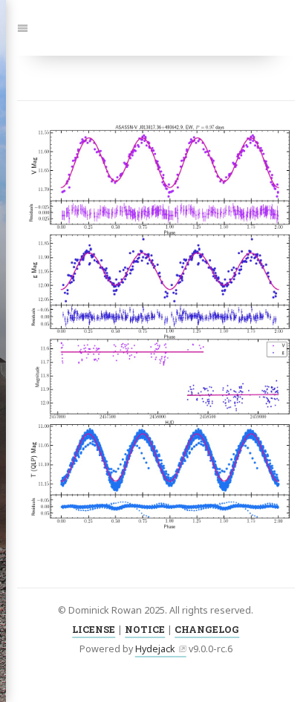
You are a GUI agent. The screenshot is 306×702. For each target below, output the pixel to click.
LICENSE (93, 629)
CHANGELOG (207, 629)
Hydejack (155, 649)
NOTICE (145, 629)
